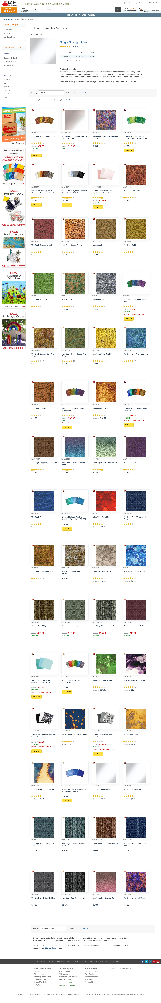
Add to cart (36, 155)
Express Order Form (42, 979)
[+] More (6, 97)
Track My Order (40, 982)
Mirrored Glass (9, 33)
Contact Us (38, 971)
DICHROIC (40, 961)
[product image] (44, 120)
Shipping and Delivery (43, 976)
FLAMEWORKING (64, 961)
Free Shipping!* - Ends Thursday (80, 14)
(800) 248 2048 (154, 3)
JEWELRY (93, 961)
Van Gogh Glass (9, 37)
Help (135, 3)
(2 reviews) (75, 47)
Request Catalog (66, 979)
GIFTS (84, 961)
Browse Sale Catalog (68, 976)
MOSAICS (103, 961)
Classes (67, 4)
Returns (37, 984)
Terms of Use (90, 982)
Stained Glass (32, 4)
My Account (39, 973)
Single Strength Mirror (74, 42)
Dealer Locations (91, 976)
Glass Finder (143, 3)
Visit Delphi (89, 973)
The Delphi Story (91, 971)
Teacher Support (66, 982)
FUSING (76, 961)
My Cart (77, 994)
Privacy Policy (100, 994)
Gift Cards (129, 3)
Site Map (88, 979)
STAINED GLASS (116, 961)
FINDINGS (51, 961)
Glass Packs (8, 30)
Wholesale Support (67, 985)
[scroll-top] (157, 995)
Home (70, 994)
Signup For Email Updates (120, 968)
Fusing (45, 4)
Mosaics (56, 4)
